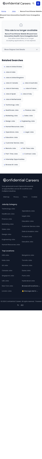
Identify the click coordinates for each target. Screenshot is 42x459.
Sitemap (6, 197)
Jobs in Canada (12, 83)
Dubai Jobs (26, 270)
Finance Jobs (30, 110)
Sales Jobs (28, 116)
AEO (22, 305)
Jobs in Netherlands (13, 99)
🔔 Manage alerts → (30, 291)
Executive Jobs (27, 242)
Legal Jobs (29, 132)
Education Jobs (12, 137)
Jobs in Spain (11, 94)
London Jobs (7, 291)
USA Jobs (5, 255)
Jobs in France (30, 88)
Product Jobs (27, 236)
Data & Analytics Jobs (30, 231)
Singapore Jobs (8, 276)
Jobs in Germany (12, 88)
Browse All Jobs (12, 165)
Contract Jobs (30, 154)
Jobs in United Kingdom (15, 77)
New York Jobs (7, 286)
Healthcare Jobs (12, 110)
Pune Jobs (26, 276)
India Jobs (6, 260)
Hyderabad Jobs (28, 281)
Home (3, 11)
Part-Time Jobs (12, 154)
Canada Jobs (7, 270)
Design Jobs (10, 121)
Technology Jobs (12, 105)
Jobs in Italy (27, 94)
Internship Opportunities (15, 159)
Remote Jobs (11, 148)
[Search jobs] (33, 3)
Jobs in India (10, 72)
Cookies (34, 197)
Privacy (16, 197)
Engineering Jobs (28, 121)
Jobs (14, 11)
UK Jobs (5, 265)
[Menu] (38, 3)
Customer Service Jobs (14, 143)
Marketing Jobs (12, 116)
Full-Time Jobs (28, 148)
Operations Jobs (12, 132)
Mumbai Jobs (27, 265)
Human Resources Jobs (15, 126)
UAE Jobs (5, 281)
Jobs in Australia (30, 83)
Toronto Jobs (27, 260)
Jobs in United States (14, 67)
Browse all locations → (31, 286)
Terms (25, 197)
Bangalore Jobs (28, 255)
